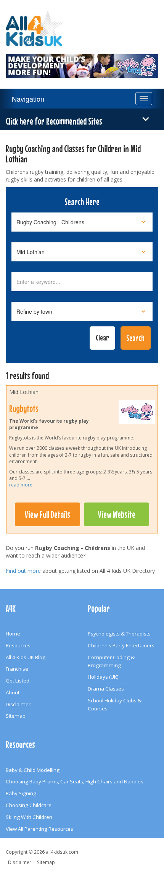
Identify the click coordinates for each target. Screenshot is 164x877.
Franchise (17, 668)
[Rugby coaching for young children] (137, 413)
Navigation (28, 99)
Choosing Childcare (28, 805)
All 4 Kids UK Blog (25, 657)
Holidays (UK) (103, 676)
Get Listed (17, 680)
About (12, 692)
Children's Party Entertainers (121, 645)
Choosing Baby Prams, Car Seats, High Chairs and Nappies (74, 781)
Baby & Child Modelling (32, 770)
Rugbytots (24, 408)
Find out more (23, 570)
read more (20, 484)
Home (13, 633)
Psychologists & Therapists (119, 633)
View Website (116, 514)
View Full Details (47, 514)
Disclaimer (18, 704)
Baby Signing (21, 793)
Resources (18, 645)
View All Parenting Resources (39, 828)
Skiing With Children (29, 817)
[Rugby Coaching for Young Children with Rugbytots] (82, 61)
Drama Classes (106, 688)
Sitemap (16, 715)
